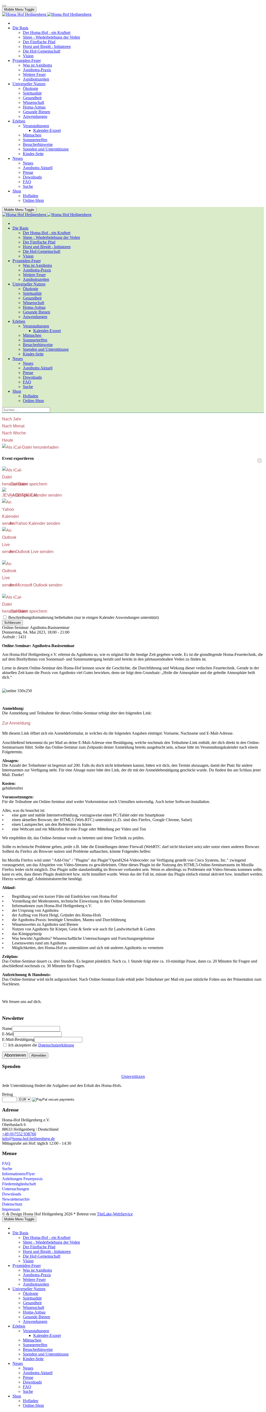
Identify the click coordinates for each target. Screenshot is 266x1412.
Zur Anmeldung (16, 723)
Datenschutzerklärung (56, 1045)
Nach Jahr (11, 419)
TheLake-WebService (115, 1214)
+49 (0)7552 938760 (19, 1134)
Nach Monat (13, 426)
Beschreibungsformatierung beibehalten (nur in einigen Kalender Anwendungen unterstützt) (83, 617)
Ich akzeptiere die (40, 1045)
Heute (7, 440)
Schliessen (12, 623)
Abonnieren (15, 1055)
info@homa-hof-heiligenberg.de (28, 1138)
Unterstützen (133, 1076)
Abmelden (38, 1055)
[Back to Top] (4, 5)
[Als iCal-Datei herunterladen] (30, 447)
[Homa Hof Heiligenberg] (46, 14)
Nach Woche (14, 433)
